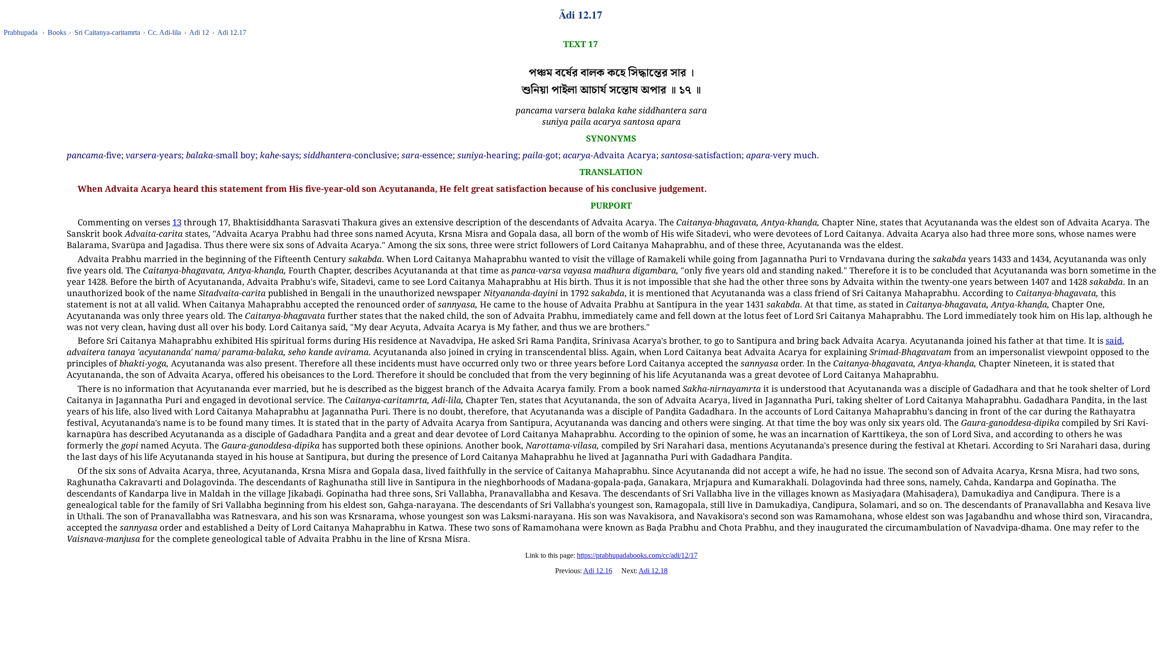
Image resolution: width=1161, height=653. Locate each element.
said (1114, 340)
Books (57, 32)
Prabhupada (21, 32)
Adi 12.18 (653, 571)
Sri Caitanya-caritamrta (107, 32)
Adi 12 (199, 32)
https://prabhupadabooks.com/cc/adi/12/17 (637, 555)
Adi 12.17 (231, 32)
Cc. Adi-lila (164, 32)
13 (176, 222)
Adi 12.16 (597, 571)
